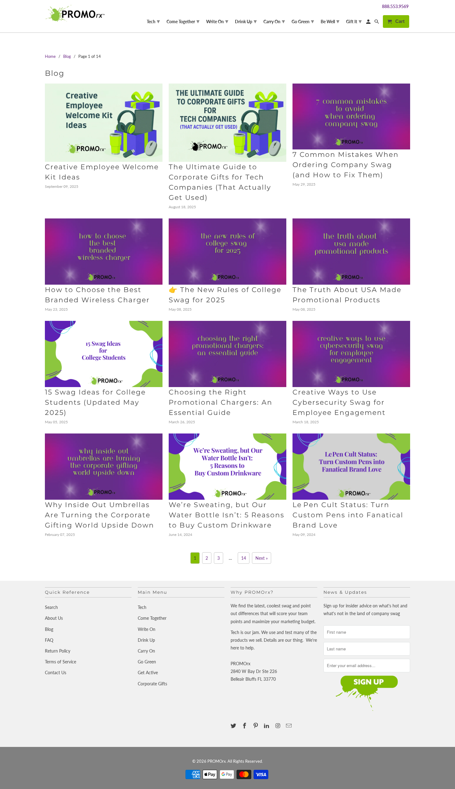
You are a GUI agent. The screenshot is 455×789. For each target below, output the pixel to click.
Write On (146, 629)
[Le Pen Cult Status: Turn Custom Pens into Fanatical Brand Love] (351, 466)
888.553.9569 (395, 6)
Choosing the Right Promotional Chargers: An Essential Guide (220, 402)
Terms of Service (60, 661)
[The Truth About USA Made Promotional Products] (351, 251)
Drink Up (146, 640)
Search (51, 607)
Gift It (354, 21)
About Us (54, 618)
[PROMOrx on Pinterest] (256, 725)
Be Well (330, 21)
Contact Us (55, 672)
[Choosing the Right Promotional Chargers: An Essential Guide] (227, 354)
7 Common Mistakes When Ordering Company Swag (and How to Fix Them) (345, 164)
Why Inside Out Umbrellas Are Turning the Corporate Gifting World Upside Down (99, 515)
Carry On (146, 650)
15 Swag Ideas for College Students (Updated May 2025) (95, 402)
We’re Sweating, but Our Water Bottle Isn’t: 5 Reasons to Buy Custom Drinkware (226, 515)
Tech (142, 607)
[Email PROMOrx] (289, 725)
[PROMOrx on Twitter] (234, 725)
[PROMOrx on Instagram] (278, 725)
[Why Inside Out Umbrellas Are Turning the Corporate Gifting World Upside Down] (103, 466)
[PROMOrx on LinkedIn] (267, 725)
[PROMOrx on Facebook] (245, 725)
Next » (261, 558)
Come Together (152, 618)
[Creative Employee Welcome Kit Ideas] (103, 123)
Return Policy (57, 650)
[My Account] (368, 23)
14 (243, 558)
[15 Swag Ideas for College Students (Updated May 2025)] (103, 354)
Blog (54, 73)
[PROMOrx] (76, 13)
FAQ (49, 640)
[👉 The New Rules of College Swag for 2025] (227, 251)
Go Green (147, 661)
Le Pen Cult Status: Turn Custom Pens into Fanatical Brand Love (347, 515)
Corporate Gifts (152, 683)
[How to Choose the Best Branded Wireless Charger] (103, 251)
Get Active (148, 672)
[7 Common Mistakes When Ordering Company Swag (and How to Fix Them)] (351, 117)
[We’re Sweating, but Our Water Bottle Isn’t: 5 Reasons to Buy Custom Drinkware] (227, 466)
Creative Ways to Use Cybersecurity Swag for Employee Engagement (339, 402)
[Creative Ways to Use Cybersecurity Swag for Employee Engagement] (351, 354)
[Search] (377, 23)
